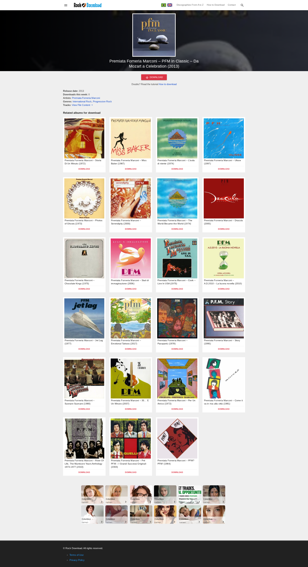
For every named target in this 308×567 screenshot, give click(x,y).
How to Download (216, 5)
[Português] (163, 5)
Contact (232, 5)
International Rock (82, 101)
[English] (169, 5)
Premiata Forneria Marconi (86, 98)
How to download (168, 84)
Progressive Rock (102, 101)
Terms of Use (76, 555)
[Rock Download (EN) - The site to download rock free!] (87, 5)
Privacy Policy (77, 560)
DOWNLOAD (156, 77)
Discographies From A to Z (190, 5)
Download (84, 169)
